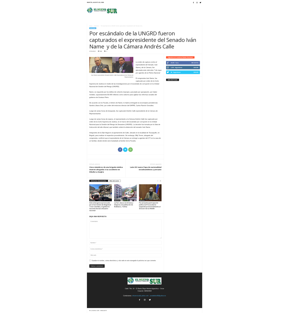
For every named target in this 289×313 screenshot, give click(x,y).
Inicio (90, 26)
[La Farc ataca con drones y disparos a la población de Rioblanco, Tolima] (125, 192)
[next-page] (160, 181)
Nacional (96, 26)
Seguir (195, 67)
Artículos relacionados (98, 181)
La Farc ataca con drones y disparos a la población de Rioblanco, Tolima (123, 205)
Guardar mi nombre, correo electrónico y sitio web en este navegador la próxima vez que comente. (124, 260)
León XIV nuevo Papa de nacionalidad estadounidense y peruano (145, 168)
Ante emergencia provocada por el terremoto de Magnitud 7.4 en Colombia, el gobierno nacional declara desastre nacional (100, 206)
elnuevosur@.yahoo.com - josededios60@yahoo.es (149, 296)
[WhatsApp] (130, 149)
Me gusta (194, 63)
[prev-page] (158, 181)
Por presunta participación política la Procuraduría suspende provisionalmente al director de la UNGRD (150, 206)
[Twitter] (200, 2)
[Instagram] (197, 2)
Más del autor (114, 181)
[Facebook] (193, 2)
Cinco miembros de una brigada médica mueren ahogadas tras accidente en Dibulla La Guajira (106, 169)
